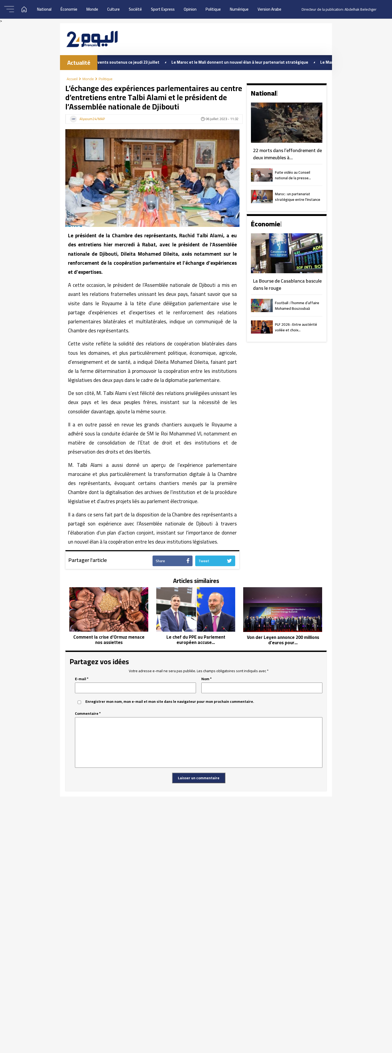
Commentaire (88, 713)
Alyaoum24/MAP (92, 119)
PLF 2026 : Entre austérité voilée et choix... (296, 327)
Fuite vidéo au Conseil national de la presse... (293, 175)
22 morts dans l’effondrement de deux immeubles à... (287, 154)
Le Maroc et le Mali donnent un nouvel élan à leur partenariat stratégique (211, 62)
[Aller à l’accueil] (92, 39)
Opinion (190, 9)
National (44, 9)
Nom (206, 679)
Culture (113, 9)
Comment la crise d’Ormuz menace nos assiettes (109, 639)
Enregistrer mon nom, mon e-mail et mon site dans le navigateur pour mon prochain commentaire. (169, 701)
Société (135, 9)
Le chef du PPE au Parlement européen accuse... (195, 639)
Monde (92, 9)
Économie (69, 9)
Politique (213, 9)
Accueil (72, 78)
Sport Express (163, 9)
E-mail (82, 679)
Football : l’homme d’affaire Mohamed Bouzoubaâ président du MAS (297, 306)
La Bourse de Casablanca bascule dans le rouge (287, 284)
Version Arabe (269, 9)
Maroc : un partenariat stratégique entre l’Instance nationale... (297, 197)
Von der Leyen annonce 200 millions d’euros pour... (283, 640)
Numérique (239, 9)
